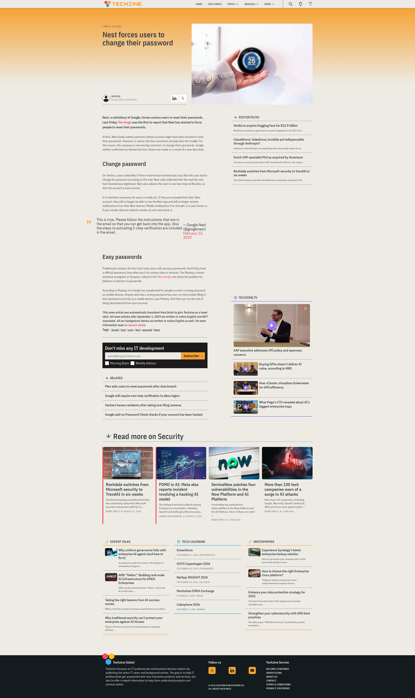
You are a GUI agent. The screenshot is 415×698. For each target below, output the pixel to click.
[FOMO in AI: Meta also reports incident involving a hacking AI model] (181, 463)
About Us (272, 676)
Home (199, 4)
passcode (147, 329)
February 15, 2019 (193, 235)
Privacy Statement (278, 688)
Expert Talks (120, 541)
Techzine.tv (248, 297)
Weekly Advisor (146, 363)
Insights (249, 4)
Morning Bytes (119, 363)
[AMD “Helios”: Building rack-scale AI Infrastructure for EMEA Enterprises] (111, 583)
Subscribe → (193, 356)
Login (130, 329)
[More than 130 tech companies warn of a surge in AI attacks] (287, 463)
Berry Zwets (113, 511)
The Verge (124, 122)
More (268, 4)
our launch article (134, 325)
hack (123, 329)
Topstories (215, 4)
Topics (231, 4)
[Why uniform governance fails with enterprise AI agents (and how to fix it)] (111, 558)
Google (115, 329)
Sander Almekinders (170, 516)
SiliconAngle (164, 277)
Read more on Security (148, 436)
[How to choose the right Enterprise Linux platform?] (254, 577)
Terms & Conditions (278, 684)
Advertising (274, 672)
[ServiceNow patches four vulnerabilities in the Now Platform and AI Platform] (234, 463)
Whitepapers (264, 541)
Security (117, 26)
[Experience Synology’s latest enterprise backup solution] (254, 556)
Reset (157, 329)
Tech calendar (193, 541)
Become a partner (277, 668)
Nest (137, 329)
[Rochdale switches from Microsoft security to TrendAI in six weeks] (128, 463)
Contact (271, 680)
